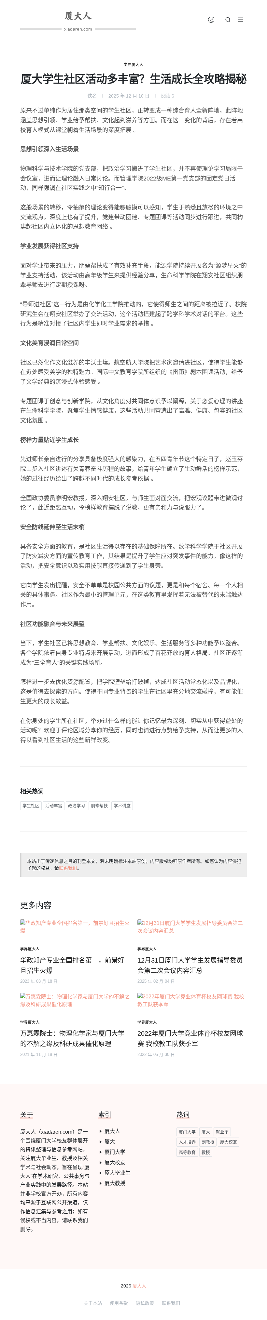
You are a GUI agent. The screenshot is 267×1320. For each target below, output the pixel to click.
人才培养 (187, 1142)
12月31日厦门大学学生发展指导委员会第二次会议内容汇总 (190, 965)
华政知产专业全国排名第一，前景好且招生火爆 (72, 965)
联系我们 (68, 868)
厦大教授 (115, 1183)
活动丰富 (53, 805)
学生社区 (30, 805)
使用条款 (119, 1303)
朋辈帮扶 (99, 805)
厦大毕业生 (118, 1173)
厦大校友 (115, 1162)
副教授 (208, 1142)
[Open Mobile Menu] (240, 19)
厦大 (110, 1141)
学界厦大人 (133, 65)
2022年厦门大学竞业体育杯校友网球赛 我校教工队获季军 (190, 1038)
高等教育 (187, 1152)
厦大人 (112, 1131)
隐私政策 (145, 1303)
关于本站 (93, 1303)
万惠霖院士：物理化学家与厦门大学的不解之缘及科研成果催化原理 (72, 1038)
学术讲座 (122, 805)
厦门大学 (115, 1152)
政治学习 (76, 805)
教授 (206, 1152)
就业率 (222, 1131)
